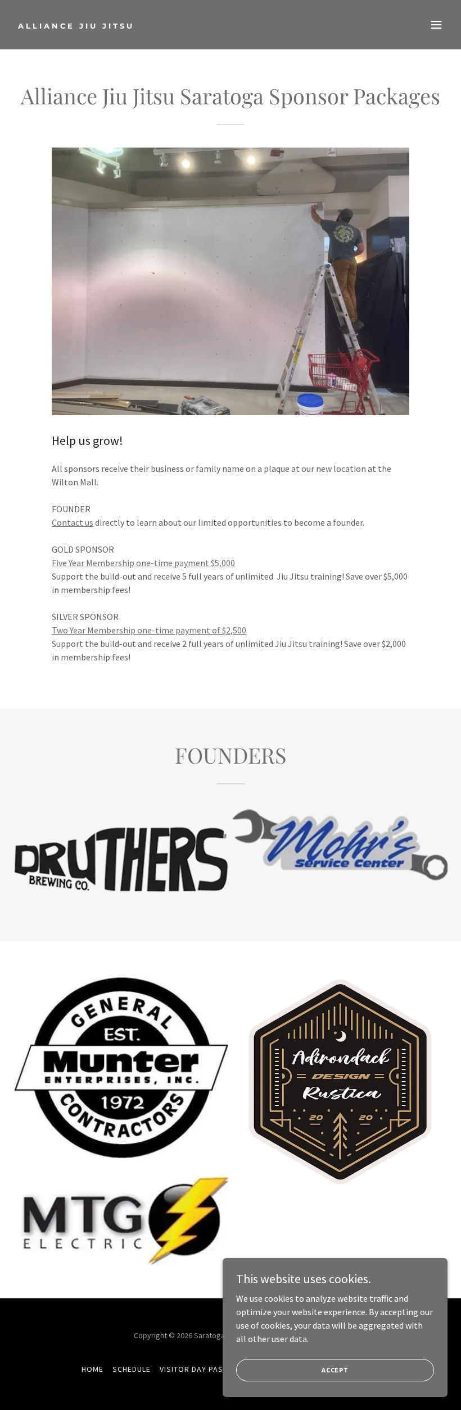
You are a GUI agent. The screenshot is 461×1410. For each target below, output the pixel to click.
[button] (436, 24)
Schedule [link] (131, 1369)
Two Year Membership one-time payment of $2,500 (149, 630)
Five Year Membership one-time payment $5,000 (143, 562)
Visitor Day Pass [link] (194, 1369)
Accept (335, 1370)
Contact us (72, 522)
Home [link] (92, 1369)
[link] (76, 25)
